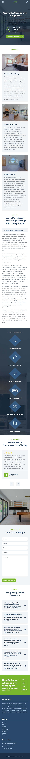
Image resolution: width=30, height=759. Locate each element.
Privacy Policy (5, 729)
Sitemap (4, 735)
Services (4, 733)
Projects (4, 731)
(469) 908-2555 (8, 749)
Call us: (14, 36)
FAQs (3, 728)
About (3, 722)
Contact (4, 726)
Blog (3, 724)
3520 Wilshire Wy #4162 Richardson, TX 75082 (10, 744)
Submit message (8, 580)
